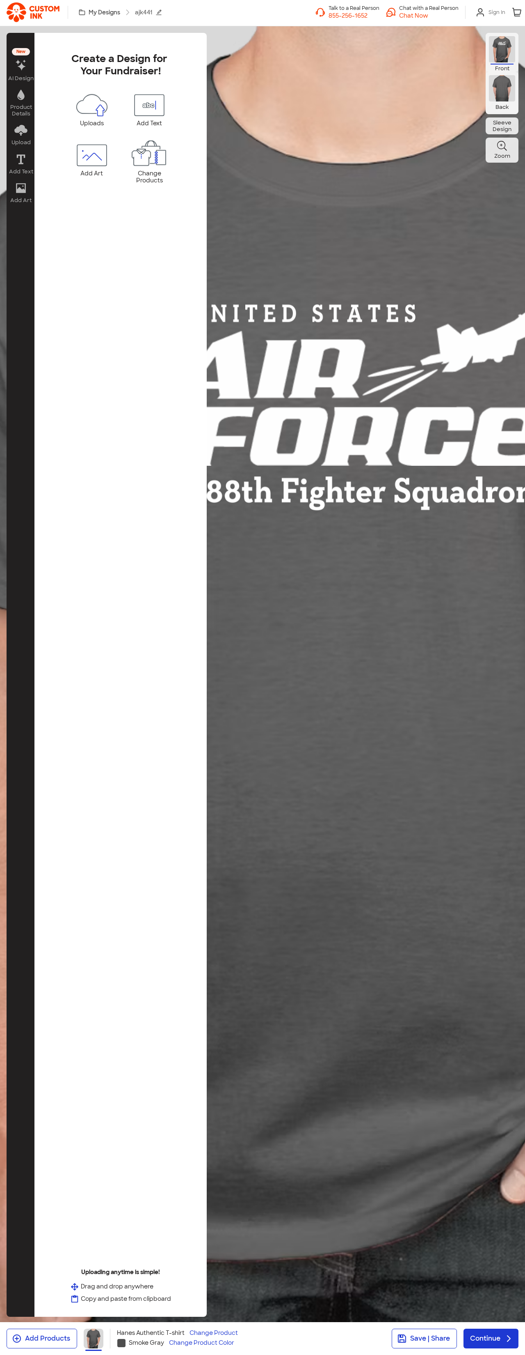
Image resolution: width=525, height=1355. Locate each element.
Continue (485, 1338)
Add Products (47, 1338)
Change (213, 1333)
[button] (429, 15)
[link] (33, 12)
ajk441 (143, 12)
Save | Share (430, 1338)
